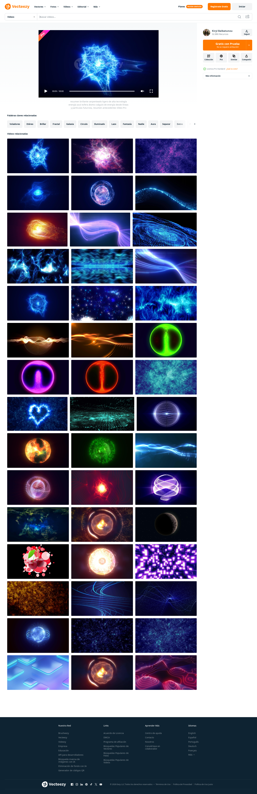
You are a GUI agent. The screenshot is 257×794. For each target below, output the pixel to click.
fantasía (127, 124)
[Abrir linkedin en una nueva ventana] (81, 784)
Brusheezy (63, 733)
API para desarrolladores (70, 754)
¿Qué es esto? (232, 69)
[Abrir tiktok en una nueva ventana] (91, 784)
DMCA (107, 737)
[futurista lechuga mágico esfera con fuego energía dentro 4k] (166, 340)
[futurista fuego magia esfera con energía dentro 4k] (102, 377)
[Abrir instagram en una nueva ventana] (77, 784)
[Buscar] (239, 17)
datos (180, 124)
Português (193, 741)
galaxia (70, 124)
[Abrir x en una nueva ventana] (96, 784)
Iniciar (242, 6)
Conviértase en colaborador (152, 747)
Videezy (62, 741)
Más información (213, 76)
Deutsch (192, 746)
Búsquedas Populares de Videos (116, 761)
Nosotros (149, 741)
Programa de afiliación (115, 741)
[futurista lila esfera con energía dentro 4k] (38, 377)
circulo (84, 124)
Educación (63, 750)
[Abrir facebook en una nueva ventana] (72, 784)
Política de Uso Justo (204, 784)
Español (192, 737)
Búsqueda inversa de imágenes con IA (69, 760)
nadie (141, 124)
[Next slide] (192, 124)
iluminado (99, 124)
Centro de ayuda (153, 733)
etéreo (30, 124)
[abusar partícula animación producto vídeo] (38, 561)
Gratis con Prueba (228, 45)
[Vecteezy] (17, 7)
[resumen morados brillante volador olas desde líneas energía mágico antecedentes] (100, 229)
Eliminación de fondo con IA (72, 766)
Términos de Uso (163, 784)
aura (153, 124)
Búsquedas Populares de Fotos (116, 754)
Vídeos (66, 6)
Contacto (149, 737)
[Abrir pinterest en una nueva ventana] (86, 784)
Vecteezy (62, 737)
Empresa (62, 746)
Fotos (53, 6)
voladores (15, 124)
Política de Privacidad (182, 784)
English (192, 733)
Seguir (247, 34)
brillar (43, 124)
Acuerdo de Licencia (114, 733)
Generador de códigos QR (71, 770)
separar (166, 124)
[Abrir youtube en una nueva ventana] (101, 784)
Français (192, 750)
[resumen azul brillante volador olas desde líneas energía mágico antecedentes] (166, 266)
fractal (56, 124)
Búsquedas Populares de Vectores (116, 747)
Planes (181, 6)
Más (95, 6)
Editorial (82, 6)
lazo (113, 124)
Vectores (38, 6)
